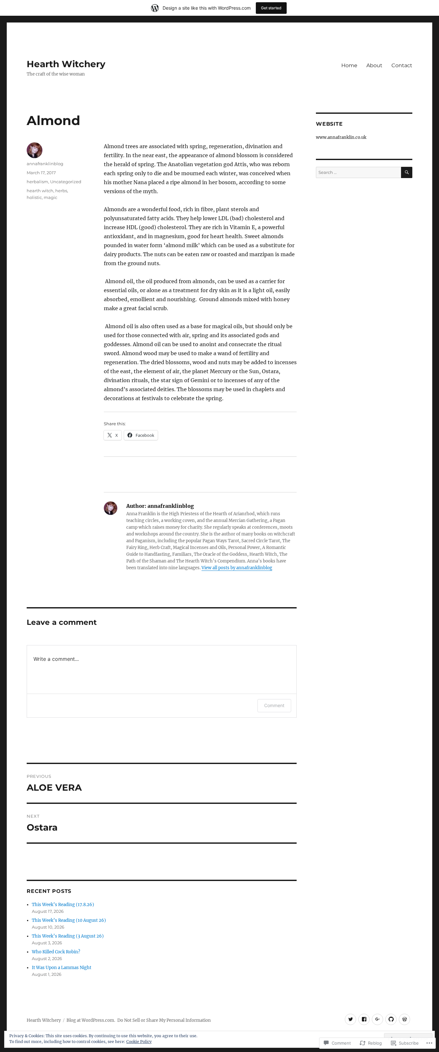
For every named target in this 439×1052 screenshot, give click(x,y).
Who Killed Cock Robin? (56, 952)
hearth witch (40, 190)
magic (50, 197)
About (374, 65)
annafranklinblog (45, 163)
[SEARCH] (406, 172)
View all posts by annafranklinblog (237, 568)
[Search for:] (358, 172)
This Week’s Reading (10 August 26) (69, 920)
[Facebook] (364, 1019)
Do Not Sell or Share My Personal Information (164, 1020)
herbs (61, 190)
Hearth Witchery (66, 63)
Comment (274, 705)
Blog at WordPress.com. (91, 1020)
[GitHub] (391, 1019)
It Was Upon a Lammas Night (61, 967)
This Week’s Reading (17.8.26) (63, 904)
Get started (271, 7)
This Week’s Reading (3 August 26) (68, 936)
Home (349, 65)
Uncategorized (65, 181)
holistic (34, 197)
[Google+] (377, 1019)
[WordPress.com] (404, 1019)
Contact (401, 65)
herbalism (37, 181)
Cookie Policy (139, 1041)
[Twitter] (350, 1019)
